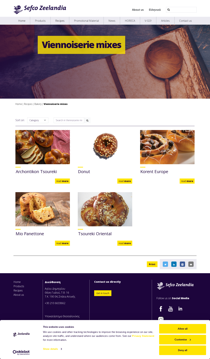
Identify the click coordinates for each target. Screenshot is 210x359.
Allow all (183, 328)
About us (138, 10)
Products (40, 21)
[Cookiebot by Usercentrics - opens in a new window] (21, 352)
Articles (165, 21)
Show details (50, 348)
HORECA (130, 21)
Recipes (59, 21)
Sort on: (20, 120)
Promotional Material (86, 21)
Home (21, 21)
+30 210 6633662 (55, 303)
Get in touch (102, 293)
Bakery (38, 104)
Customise (181, 339)
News (111, 21)
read (62, 181)
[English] (39, 9)
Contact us (185, 21)
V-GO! (148, 21)
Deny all (182, 350)
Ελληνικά (155, 10)
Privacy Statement (143, 336)
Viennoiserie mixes (56, 104)
